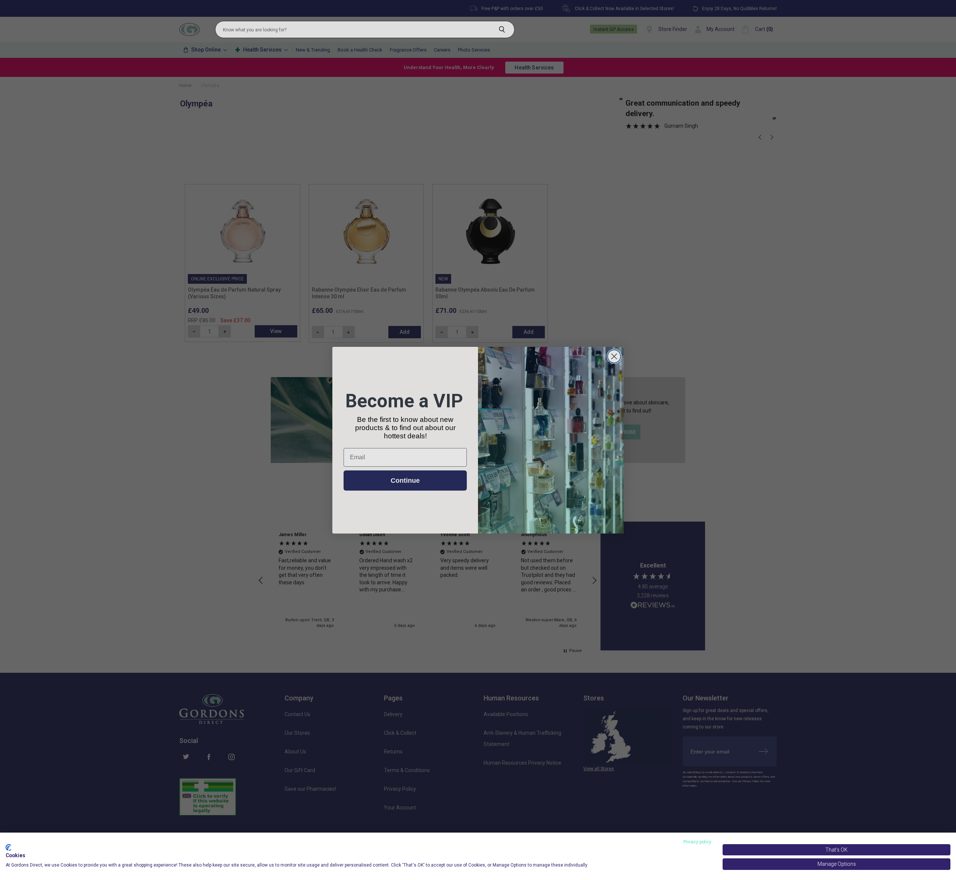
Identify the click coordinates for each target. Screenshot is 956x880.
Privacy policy (697, 842)
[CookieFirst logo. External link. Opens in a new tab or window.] (8, 847)
